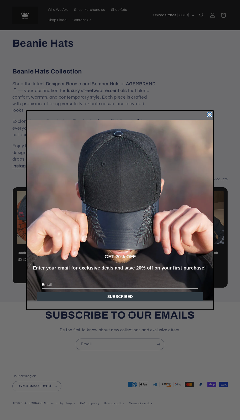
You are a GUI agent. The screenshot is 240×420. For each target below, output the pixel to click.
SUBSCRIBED (120, 297)
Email (47, 285)
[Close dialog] (209, 114)
